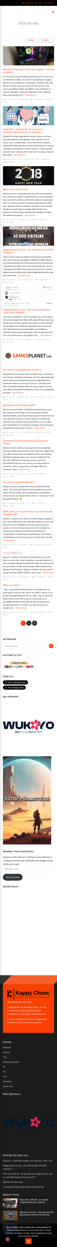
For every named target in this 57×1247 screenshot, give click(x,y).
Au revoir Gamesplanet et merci (22, 369)
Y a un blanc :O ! (12, 552)
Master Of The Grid (13, 1181)
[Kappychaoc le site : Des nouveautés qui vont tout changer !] (28, 304)
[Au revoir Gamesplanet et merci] (28, 364)
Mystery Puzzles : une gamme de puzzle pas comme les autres (36, 1213)
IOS (5, 1057)
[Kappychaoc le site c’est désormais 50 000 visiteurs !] (28, 244)
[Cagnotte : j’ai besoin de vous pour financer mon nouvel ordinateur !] (28, 124)
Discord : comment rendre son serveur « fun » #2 (27, 1160)
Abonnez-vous (13, 877)
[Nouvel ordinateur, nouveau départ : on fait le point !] (28, 64)
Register (50, 3)
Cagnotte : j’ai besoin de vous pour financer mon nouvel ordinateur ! (23, 130)
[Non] (53, 1235)
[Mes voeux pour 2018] (28, 184)
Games (6, 1052)
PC (4, 1066)
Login (40, 3)
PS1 (5, 1071)
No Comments (39, 99)
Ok (28, 1241)
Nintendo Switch (11, 1061)
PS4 (5, 1076)
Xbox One (8, 1086)
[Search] (51, 646)
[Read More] (30, 95)
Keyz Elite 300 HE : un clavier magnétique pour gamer (34, 1201)
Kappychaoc (10, 99)
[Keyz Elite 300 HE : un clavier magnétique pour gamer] (10, 1207)
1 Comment (43, 280)
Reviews (7, 1081)
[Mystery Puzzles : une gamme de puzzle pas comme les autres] (10, 1219)
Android (7, 1047)
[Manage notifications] (7, 1239)
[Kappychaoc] (10, 13)
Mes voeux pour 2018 (15, 189)
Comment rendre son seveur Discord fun (23, 1186)
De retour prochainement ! (19, 482)
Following (29, 3)
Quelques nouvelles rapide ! (19, 405)
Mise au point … (12, 585)
